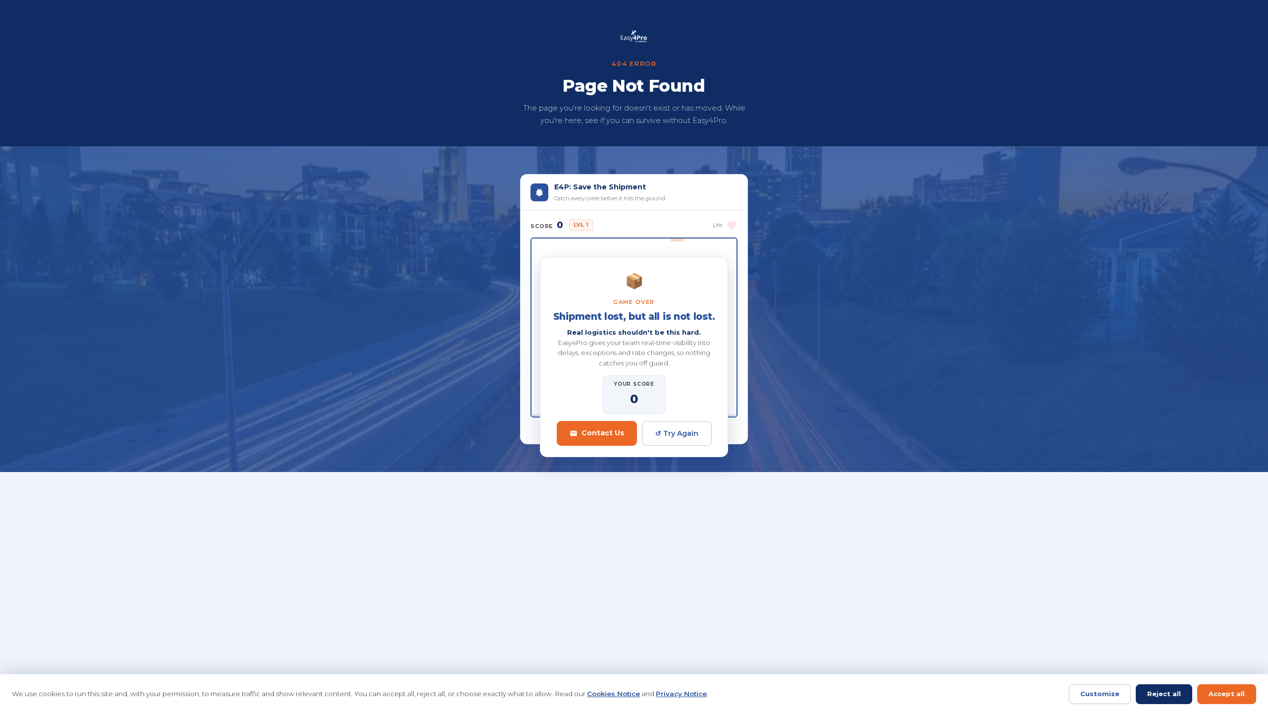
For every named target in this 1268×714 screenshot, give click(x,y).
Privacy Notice (681, 694)
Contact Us (602, 432)
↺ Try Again (676, 433)
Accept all (1227, 694)
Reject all (1164, 694)
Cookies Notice (613, 694)
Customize (1099, 694)
